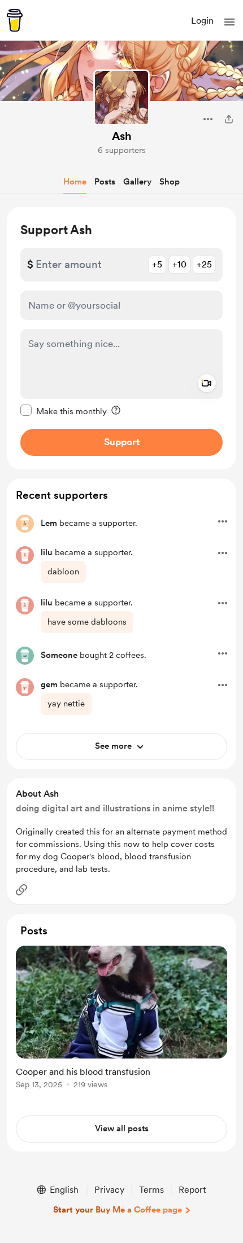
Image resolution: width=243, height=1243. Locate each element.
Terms (151, 1189)
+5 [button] (157, 264)
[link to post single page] (121, 1019)
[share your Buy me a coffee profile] (229, 119)
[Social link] (21, 889)
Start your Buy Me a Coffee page (117, 1210)
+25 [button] (204, 264)
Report (192, 1189)
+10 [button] (179, 264)
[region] (121, 338)
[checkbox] (63, 410)
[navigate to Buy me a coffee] (15, 20)
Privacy (109, 1189)
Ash (122, 136)
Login (202, 20)
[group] (121, 1024)
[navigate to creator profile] (121, 97)
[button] (229, 22)
